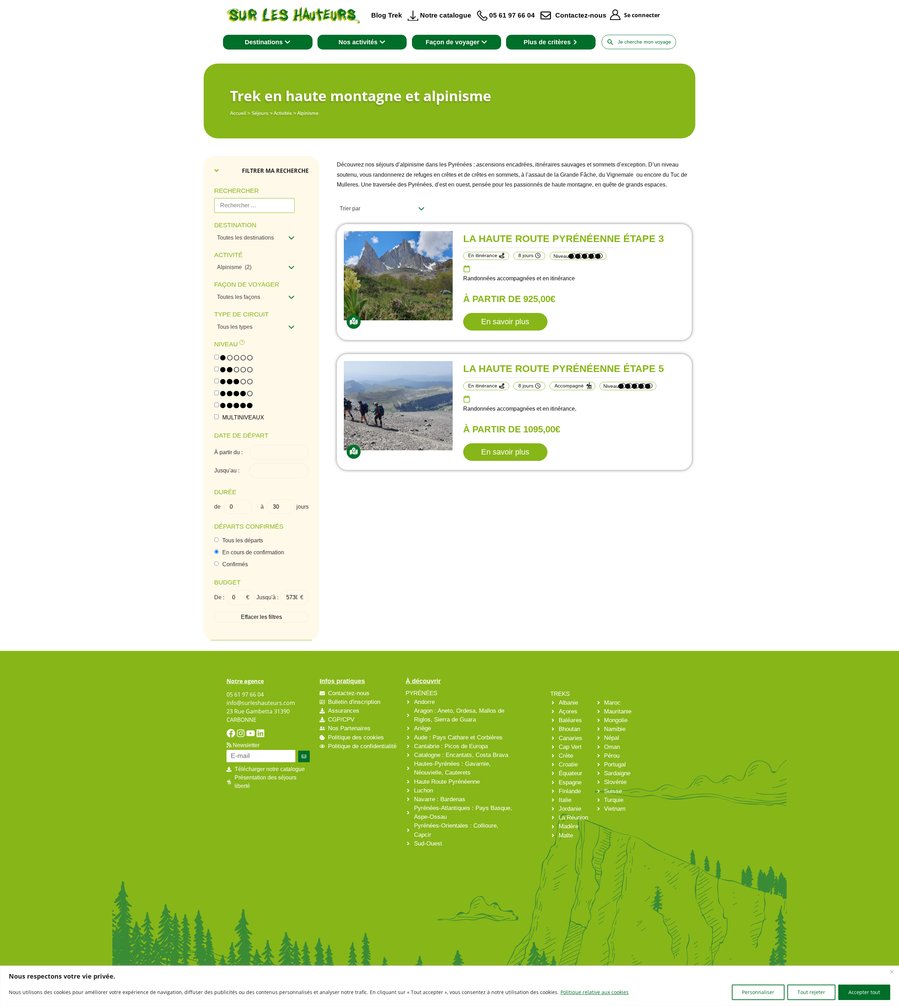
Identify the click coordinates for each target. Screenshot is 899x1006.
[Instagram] (240, 733)
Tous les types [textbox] (234, 327)
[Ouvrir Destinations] (287, 42)
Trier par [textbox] (350, 208)
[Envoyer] (304, 756)
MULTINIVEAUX (243, 417)
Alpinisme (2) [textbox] (234, 267)
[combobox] (254, 238)
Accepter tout (864, 992)
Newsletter (245, 745)
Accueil (238, 113)
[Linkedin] (260, 733)
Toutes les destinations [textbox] (245, 238)
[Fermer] (891, 971)
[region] (449, 986)
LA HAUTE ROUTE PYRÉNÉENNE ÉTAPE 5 (563, 368)
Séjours (259, 113)
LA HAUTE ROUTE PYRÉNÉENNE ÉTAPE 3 (563, 238)
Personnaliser (758, 992)
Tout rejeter (811, 992)
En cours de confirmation (253, 552)
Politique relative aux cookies (594, 992)
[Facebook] (231, 733)
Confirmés (235, 564)
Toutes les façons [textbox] (238, 297)
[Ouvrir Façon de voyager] (484, 42)
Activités (283, 113)
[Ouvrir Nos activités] (382, 42)
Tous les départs (242, 540)
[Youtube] (250, 733)
